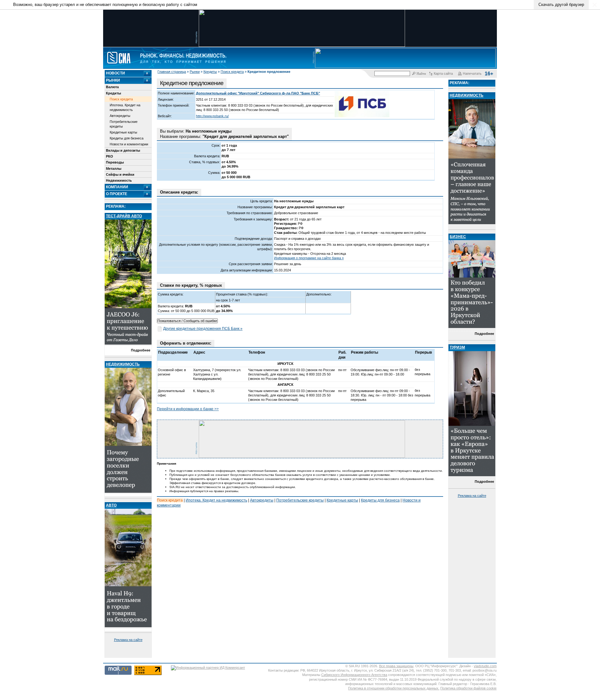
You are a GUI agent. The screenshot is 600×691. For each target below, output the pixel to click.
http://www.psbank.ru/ (212, 116)
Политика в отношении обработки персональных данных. (393, 688)
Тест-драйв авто (124, 216)
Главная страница (172, 71)
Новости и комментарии (129, 144)
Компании (117, 187)
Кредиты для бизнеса (126, 138)
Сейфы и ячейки (120, 174)
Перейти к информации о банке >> (188, 409)
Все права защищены (396, 666)
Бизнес (458, 237)
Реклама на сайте (128, 640)
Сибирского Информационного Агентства (354, 675)
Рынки (195, 71)
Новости (115, 73)
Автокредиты (120, 116)
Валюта (112, 87)
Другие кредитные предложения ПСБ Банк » (202, 328)
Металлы (113, 168)
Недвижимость (119, 180)
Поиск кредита (232, 71)
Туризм (457, 347)
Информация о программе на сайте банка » (309, 258)
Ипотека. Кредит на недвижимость (125, 107)
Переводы (115, 162)
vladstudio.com (485, 666)
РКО (109, 156)
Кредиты (210, 71)
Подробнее (140, 350)
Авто (111, 505)
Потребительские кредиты (124, 124)
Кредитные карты (123, 132)
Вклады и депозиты (123, 150)
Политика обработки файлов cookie (468, 688)
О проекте (116, 194)
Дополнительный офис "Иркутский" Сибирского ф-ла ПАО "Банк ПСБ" (258, 93)
